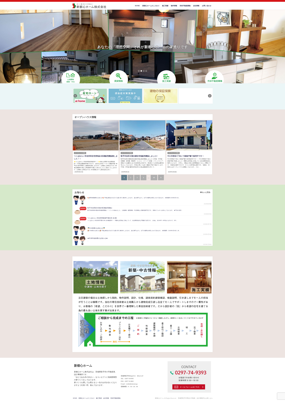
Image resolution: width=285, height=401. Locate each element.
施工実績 (165, 6)
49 (154, 177)
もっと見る (206, 192)
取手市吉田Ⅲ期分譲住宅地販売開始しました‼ (139, 156)
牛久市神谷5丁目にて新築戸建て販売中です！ (185, 156)
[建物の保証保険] (160, 96)
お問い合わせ (206, 6)
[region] (142, 46)
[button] (139, 71)
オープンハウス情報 (80, 153)
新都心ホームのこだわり (151, 6)
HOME (137, 6)
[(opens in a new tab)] (89, 96)
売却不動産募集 (185, 6)
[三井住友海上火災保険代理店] (195, 96)
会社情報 (196, 6)
